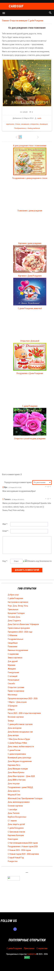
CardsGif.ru (31, 954)
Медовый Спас (14, 794)
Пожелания (12, 646)
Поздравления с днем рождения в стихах (29, 178)
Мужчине (11, 665)
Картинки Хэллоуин (16, 835)
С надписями (13, 654)
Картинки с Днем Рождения (30, 276)
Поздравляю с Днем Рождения (29, 373)
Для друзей (13, 661)
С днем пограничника (17, 754)
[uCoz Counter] (14, 880)
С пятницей (12, 676)
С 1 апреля (12, 820)
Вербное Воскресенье (17, 817)
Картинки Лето (14, 765)
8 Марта (11, 709)
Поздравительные (15, 639)
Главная (5, 20)
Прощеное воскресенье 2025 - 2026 (23, 698)
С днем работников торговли (20, 724)
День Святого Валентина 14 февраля (23, 624)
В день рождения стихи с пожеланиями (29, 145)
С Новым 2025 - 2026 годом (19, 850)
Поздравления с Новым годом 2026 (23, 846)
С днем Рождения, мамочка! (30, 308)
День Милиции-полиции (18, 768)
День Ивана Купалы (16, 772)
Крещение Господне (16, 613)
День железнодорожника (18, 802)
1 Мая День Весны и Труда (19, 739)
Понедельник (13, 672)
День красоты (14, 791)
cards (39, 118)
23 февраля (12, 706)
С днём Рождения (35, 20)
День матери (13, 735)
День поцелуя (14, 783)
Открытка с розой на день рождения (29, 438)
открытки (34, 124)
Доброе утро (13, 594)
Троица (11, 720)
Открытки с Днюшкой (29, 341)
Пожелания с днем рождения (29, 210)
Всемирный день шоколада (19, 757)
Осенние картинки (15, 806)
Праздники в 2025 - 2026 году (20, 632)
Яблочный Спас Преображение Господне (25, 798)
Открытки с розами (16, 687)
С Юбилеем (12, 635)
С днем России (14, 750)
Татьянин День (14, 617)
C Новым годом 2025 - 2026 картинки (23, 854)
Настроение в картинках (18, 602)
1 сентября (12, 809)
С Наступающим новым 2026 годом (23, 843)
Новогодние (13, 839)
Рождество (13, 861)
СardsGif (16, 6)
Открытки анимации (18, 20)
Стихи (17, 124)
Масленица (12, 694)
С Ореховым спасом (16, 831)
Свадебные (13, 643)
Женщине (12, 668)
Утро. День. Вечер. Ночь (18, 606)
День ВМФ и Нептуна (16, 780)
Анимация (43, 124)
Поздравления (20, 128)
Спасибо (11, 683)
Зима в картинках (15, 657)
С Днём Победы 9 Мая (17, 743)
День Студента (14, 620)
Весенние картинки (16, 717)
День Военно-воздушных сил (20, 732)
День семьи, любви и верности (21, 746)
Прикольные (13, 609)
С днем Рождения (29, 406)
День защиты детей (16, 824)
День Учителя (13, 813)
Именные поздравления (18, 650)
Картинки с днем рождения (29, 243)
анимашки (25, 124)
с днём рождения (33, 128)
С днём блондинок (16, 828)
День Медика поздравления (20, 761)
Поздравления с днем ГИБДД (20, 787)
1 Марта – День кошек (17, 702)
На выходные (13, 680)
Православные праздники (19, 628)
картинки (10, 124)
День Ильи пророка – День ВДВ (21, 776)
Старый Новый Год (16, 857)
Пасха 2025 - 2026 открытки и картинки (24, 713)
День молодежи (14, 728)
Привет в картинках (16, 691)
